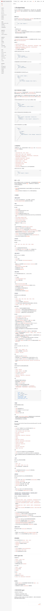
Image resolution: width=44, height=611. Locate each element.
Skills (27, 183)
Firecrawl (26, 290)
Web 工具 (22, 269)
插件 (39, 182)
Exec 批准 (27, 236)
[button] (5, 4)
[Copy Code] (40, 22)
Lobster (16, 188)
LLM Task (16, 190)
